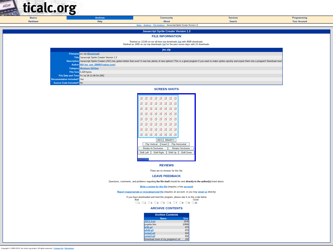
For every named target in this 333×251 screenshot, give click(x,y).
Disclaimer (69, 248)
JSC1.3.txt (149, 221)
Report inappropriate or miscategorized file (140, 192)
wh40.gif (148, 230)
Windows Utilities (89, 68)
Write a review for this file (153, 186)
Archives (147, 25)
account (188, 186)
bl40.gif (148, 227)
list (179, 41)
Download (93, 53)
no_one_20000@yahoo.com (100, 64)
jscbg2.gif (149, 233)
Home (139, 25)
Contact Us (58, 248)
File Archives (159, 25)
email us (202, 192)
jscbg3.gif (149, 236)
